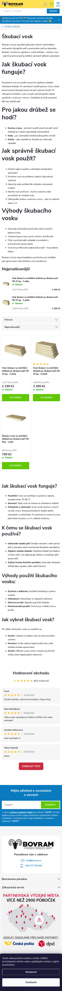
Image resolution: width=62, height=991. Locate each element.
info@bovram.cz (33, 860)
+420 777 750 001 (33, 865)
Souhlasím (31, 982)
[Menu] (58, 4)
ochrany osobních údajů (21, 812)
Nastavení (31, 972)
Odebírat (50, 804)
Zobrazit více (31, 766)
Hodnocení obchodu (31, 673)
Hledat (53, 11)
